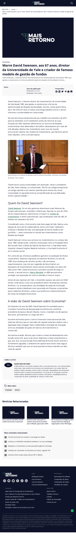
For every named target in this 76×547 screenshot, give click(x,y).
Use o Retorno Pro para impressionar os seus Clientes (22, 494)
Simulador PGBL (10, 505)
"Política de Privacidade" (55, 524)
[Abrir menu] (4, 3)
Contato (49, 497)
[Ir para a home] (38, 3)
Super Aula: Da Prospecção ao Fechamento (19, 491)
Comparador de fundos (61, 482)
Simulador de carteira (61, 485)
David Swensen (14, 208)
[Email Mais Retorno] (71, 91)
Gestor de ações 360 (12, 502)
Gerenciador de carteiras (62, 476)
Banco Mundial (36, 272)
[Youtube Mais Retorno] (8, 480)
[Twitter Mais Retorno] (62, 91)
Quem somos (51, 491)
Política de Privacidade (54, 499)
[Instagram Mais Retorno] (4, 480)
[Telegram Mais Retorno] (65, 91)
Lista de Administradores (40, 485)
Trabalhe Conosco (52, 494)
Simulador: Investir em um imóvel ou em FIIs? (19, 507)
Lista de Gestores (37, 482)
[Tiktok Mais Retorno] (21, 480)
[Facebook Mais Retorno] (56, 92)
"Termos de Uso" (41, 524)
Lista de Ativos (36, 479)
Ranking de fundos (38, 476)
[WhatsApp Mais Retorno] (68, 92)
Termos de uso (51, 502)
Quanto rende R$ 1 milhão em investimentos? (20, 499)
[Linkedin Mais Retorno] (59, 92)
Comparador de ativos (61, 479)
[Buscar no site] (72, 3)
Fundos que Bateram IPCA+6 (14, 497)
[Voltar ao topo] (72, 510)
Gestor (17, 390)
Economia (9, 390)
